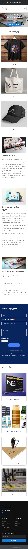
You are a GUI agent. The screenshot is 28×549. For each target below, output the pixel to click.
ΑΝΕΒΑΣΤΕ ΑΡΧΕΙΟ (5, 338)
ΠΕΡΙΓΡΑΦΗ (4, 327)
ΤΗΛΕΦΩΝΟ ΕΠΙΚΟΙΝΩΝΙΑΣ (7, 319)
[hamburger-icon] (25, 8)
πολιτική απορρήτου (14, 357)
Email (2, 312)
